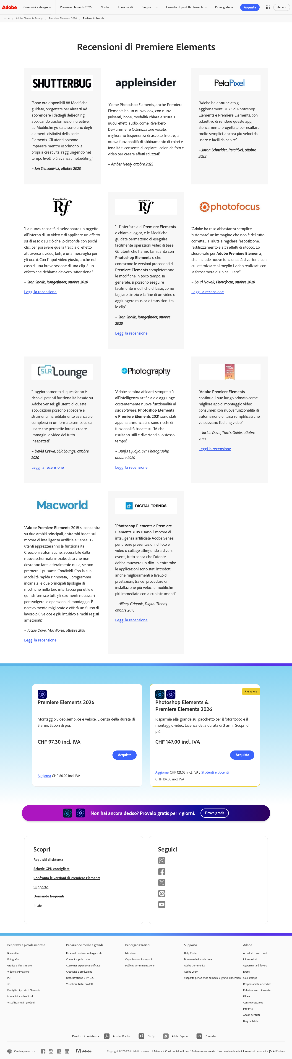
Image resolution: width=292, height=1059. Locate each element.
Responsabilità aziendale (257, 984)
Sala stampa (250, 977)
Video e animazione (18, 971)
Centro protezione (253, 1002)
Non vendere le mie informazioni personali (242, 1051)
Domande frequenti (49, 896)
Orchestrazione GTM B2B (80, 977)
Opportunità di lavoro (255, 965)
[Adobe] (9, 7)
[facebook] (43, 1051)
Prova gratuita (224, 7)
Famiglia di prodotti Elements (184, 7)
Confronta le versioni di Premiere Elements (67, 878)
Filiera (246, 996)
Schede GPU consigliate (52, 869)
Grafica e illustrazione (19, 965)
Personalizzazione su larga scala (84, 953)
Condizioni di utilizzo (176, 1051)
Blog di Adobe (251, 1021)
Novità (105, 7)
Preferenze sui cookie (203, 1051)
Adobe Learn (191, 971)
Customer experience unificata (83, 965)
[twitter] (59, 1051)
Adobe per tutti (251, 1014)
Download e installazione (198, 959)
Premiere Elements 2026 (75, 7)
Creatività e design (35, 7)
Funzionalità (125, 7)
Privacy (158, 1051)
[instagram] (51, 1051)
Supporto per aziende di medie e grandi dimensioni (206, 977)
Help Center (191, 953)
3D (8, 984)
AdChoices (279, 1051)
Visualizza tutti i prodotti (21, 1002)
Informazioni (250, 959)
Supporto (148, 7)
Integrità (248, 1008)
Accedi (281, 7)
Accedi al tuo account (255, 953)
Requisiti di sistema (48, 859)
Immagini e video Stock (20, 996)
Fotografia (13, 959)
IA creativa (13, 953)
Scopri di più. (60, 725)
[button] (267, 7)
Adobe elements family (29, 18)
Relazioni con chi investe (257, 990)
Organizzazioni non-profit (139, 959)
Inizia (38, 905)
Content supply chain (78, 959)
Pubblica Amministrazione (139, 965)
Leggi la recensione (40, 291)
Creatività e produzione (79, 971)
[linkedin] (67, 1051)
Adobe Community (194, 965)
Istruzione (130, 953)
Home (6, 18)
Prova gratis (214, 813)
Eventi (246, 971)
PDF (9, 977)
